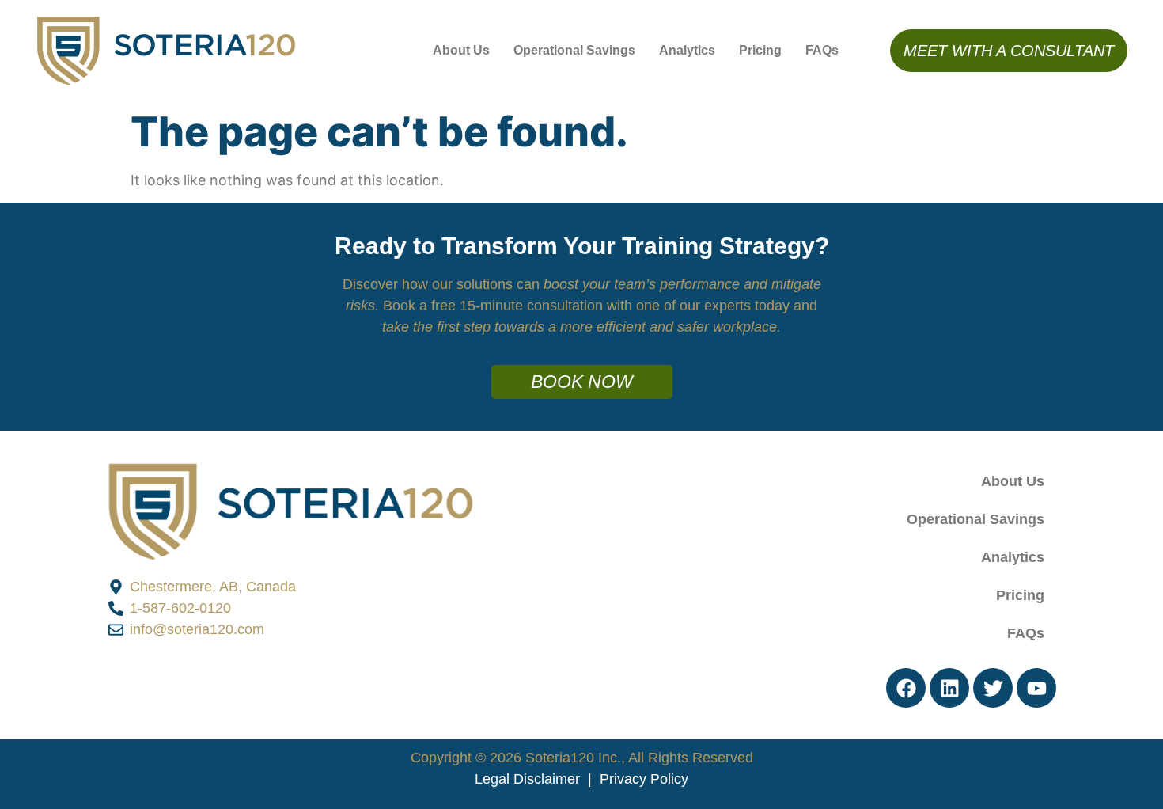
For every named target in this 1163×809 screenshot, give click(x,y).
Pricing (760, 50)
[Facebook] (906, 688)
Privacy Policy (644, 779)
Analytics (687, 50)
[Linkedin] (949, 688)
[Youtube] (1036, 688)
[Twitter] (993, 688)
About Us (461, 50)
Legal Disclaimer (527, 779)
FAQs (822, 50)
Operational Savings (574, 50)
